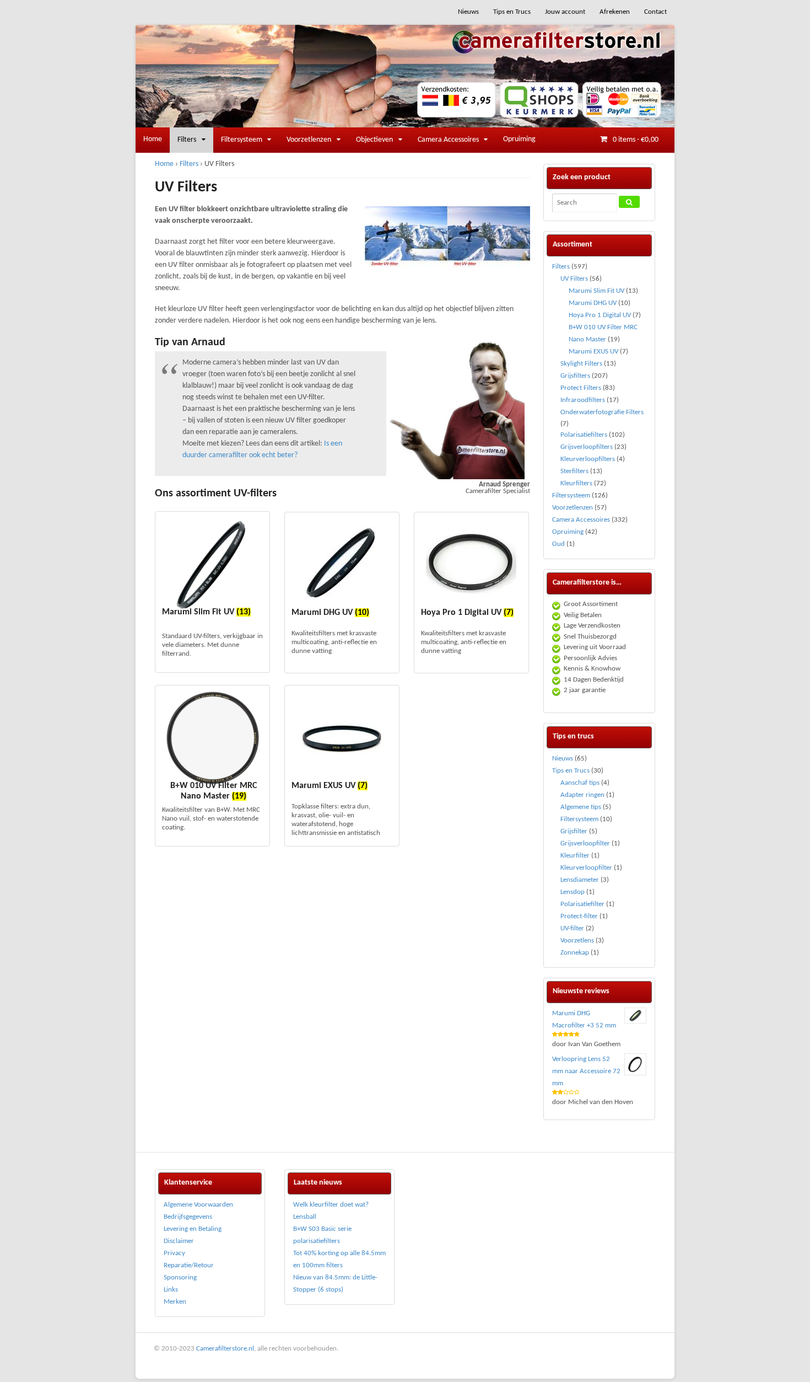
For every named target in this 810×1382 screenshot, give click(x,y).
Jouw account (565, 11)
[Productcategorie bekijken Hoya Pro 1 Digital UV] (471, 563)
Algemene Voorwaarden (198, 1204)
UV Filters (574, 278)
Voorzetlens (577, 940)
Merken (175, 1301)
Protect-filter (579, 916)
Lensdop (572, 892)
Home (152, 139)
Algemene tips (580, 807)
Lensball (304, 1216)
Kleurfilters (576, 483)
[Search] (629, 202)
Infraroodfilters (582, 400)
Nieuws (468, 11)
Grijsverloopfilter (585, 843)
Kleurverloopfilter (586, 867)
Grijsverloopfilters (586, 447)
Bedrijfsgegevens (188, 1216)
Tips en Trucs (512, 11)
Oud (558, 544)
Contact (655, 11)
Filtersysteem (241, 140)
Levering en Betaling (193, 1229)
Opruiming (519, 139)
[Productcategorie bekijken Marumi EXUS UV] (342, 736)
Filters (186, 140)
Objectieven (374, 140)
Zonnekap (574, 952)
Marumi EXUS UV (593, 351)
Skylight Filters (581, 363)
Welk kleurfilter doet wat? (331, 1204)
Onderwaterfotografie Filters (602, 412)
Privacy (174, 1253)
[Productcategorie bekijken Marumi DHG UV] (342, 563)
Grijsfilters (575, 375)
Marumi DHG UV (593, 303)
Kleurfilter (575, 855)
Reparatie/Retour (189, 1265)
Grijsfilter (573, 831)
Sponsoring (180, 1277)
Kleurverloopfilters (587, 459)
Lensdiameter (579, 879)
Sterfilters (574, 471)
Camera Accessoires (448, 140)
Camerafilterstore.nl (225, 1348)
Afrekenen (615, 11)
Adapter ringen (582, 795)
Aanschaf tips (580, 782)
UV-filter (572, 928)
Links (171, 1289)
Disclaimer (179, 1241)
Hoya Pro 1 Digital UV (600, 315)
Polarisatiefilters (583, 434)
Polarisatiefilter (582, 904)
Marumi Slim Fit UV (596, 290)
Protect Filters (580, 388)
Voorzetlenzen (309, 140)
